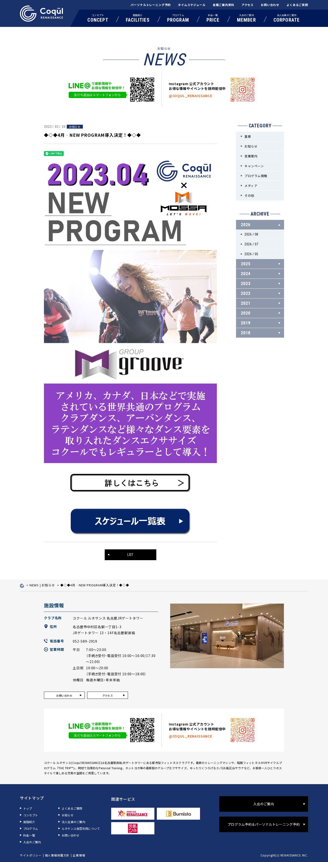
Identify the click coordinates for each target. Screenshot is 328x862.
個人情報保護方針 (57, 855)
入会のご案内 (246, 18)
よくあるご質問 (297, 5)
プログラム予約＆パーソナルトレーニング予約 (264, 824)
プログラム (178, 18)
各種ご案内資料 (223, 5)
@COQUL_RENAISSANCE (190, 95)
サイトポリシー (31, 855)
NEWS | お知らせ (42, 585)
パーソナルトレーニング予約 (151, 5)
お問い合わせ (270, 5)
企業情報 (79, 855)
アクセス (248, 5)
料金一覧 (213, 18)
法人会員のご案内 (286, 18)
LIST (130, 555)
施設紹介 (138, 18)
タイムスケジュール (192, 5)
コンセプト (97, 18)
